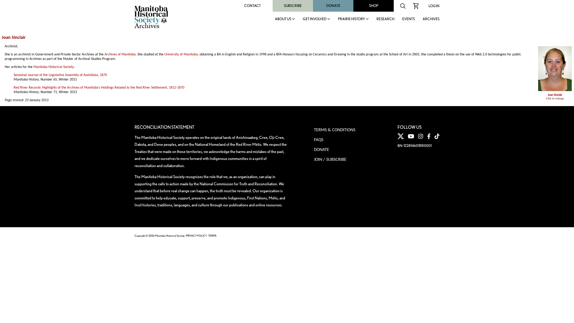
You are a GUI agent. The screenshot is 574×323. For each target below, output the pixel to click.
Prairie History (351, 19)
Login (433, 6)
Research (385, 19)
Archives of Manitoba (120, 54)
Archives (431, 19)
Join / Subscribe (330, 159)
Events (408, 19)
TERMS (212, 235)
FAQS (318, 140)
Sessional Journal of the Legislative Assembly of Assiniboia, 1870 (60, 75)
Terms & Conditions (334, 130)
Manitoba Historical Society (53, 67)
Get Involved (314, 19)
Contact (252, 6)
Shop (373, 6)
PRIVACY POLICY (196, 235)
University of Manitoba (181, 54)
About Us (283, 19)
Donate (333, 6)
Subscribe (293, 6)
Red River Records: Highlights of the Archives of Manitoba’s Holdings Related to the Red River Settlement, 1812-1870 (99, 87)
